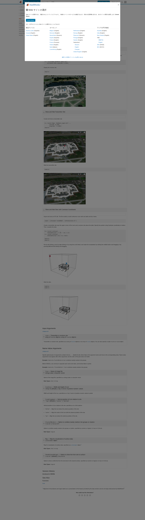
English (77, 47)
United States (29, 35)
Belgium (52, 30)
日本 (98, 44)
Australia (99, 30)
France (51, 42)
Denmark (52, 33)
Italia (51, 47)
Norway (75, 33)
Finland (52, 40)
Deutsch (77, 44)
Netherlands (76, 30)
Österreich (76, 35)
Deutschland (53, 35)
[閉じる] (118, 5)
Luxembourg (53, 49)
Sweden (75, 40)
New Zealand (100, 35)
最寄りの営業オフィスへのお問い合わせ (72, 57)
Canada (28, 33)
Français (77, 49)
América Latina (30, 30)
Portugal (75, 37)
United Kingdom (77, 51)
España (52, 37)
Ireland (51, 44)
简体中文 (101, 40)
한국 (98, 47)
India (98, 33)
